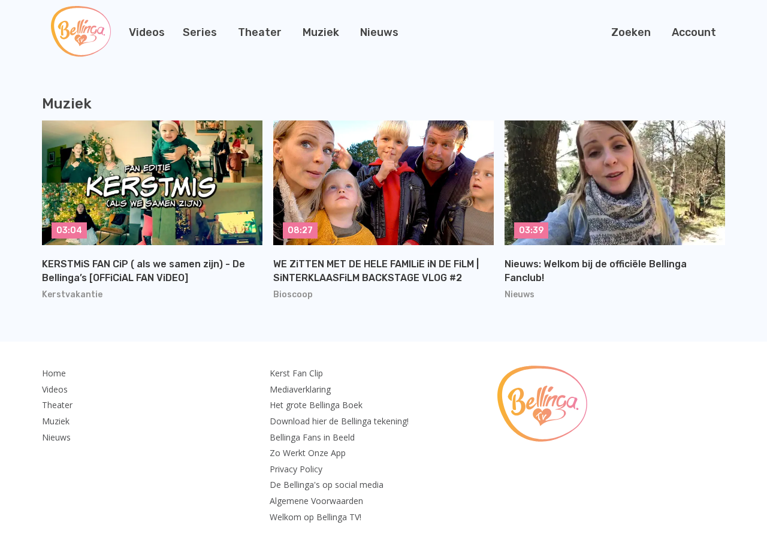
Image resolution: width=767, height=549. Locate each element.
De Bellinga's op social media (327, 484)
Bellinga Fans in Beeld (312, 437)
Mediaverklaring (300, 389)
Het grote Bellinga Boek (316, 405)
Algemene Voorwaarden (316, 500)
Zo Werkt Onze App (308, 452)
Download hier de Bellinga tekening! (339, 421)
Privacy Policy (296, 469)
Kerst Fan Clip (296, 373)
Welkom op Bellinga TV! (315, 517)
